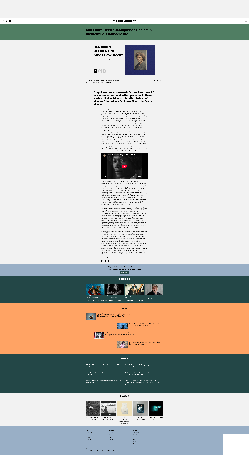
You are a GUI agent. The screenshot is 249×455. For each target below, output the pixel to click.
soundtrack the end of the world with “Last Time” (104, 366)
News (111, 433)
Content (111, 430)
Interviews (89, 300)
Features (112, 435)
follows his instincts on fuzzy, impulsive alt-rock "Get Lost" (104, 374)
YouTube (135, 439)
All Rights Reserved (112, 450)
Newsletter (89, 433)
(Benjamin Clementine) (102, 82)
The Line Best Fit (124, 21)
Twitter (135, 442)
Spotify (135, 435)
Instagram (136, 433)
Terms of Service (90, 450)
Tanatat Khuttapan (113, 81)
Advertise (88, 435)
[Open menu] (246, 21)
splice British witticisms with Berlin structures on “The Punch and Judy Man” (143, 374)
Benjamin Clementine (104, 49)
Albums (89, 82)
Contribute (89, 439)
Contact (88, 437)
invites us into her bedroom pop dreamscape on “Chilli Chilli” (103, 382)
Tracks (111, 437)
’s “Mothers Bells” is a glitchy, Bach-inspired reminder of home (141, 366)
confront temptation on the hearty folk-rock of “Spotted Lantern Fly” (143, 383)
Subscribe (124, 272)
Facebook (136, 444)
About (87, 430)
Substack (135, 437)
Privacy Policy (101, 450)
